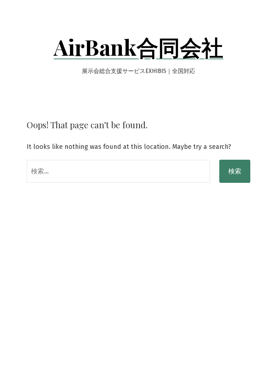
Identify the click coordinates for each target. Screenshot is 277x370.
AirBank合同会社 (138, 46)
